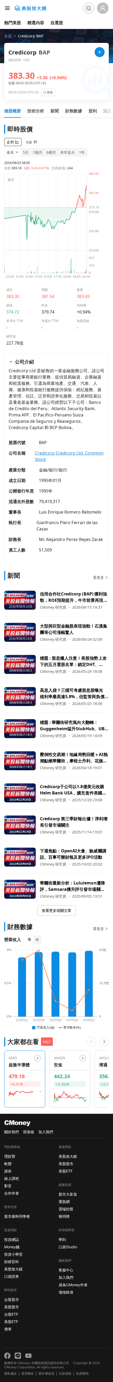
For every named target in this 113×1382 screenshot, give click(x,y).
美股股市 (11, 1307)
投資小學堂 (13, 1254)
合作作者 (11, 1193)
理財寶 (9, 1156)
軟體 (8, 1163)
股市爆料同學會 (17, 1216)
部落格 (28, 1132)
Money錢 (11, 1247)
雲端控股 (66, 1209)
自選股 (56, 23)
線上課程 (11, 1178)
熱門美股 (12, 23)
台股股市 (11, 1299)
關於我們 (11, 1132)
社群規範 (65, 1373)
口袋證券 (11, 1276)
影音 (8, 1186)
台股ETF (11, 1314)
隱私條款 (10, 1373)
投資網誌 (11, 1239)
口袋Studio (68, 1247)
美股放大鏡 (13, 1269)
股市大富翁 (68, 1194)
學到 (62, 1239)
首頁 (8, 35)
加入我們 (45, 1132)
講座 (8, 1171)
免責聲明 (82, 1373)
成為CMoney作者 (73, 1284)
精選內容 (35, 23)
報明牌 (64, 1216)
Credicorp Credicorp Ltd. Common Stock (69, 456)
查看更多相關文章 (56, 910)
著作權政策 (46, 1373)
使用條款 (27, 1373)
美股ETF (11, 1321)
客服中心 (66, 1270)
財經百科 (11, 1261)
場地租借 (66, 1292)
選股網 (64, 1201)
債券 (8, 1329)
